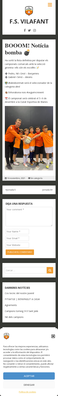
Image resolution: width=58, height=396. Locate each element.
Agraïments (11, 305)
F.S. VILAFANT (29, 21)
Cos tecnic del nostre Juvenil (19, 293)
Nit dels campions (14, 317)
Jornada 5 (11, 189)
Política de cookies (27, 392)
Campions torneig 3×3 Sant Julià (21, 311)
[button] (53, 336)
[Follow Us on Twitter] (29, 30)
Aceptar (29, 375)
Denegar (29, 384)
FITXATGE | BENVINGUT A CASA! (22, 299)
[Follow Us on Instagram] (34, 30)
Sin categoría (36, 178)
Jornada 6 (47, 189)
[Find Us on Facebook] (25, 30)
